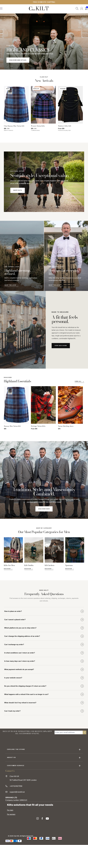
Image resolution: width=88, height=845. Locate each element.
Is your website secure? (13, 678)
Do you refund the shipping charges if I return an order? (25, 686)
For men (10, 810)
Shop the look (10, 285)
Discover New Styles (17, 60)
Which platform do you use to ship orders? (20, 628)
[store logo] (39, 8)
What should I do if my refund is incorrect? (20, 703)
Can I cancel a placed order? (15, 619)
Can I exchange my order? (14, 644)
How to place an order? (13, 611)
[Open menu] (1, 8)
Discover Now (44, 509)
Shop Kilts (17, 190)
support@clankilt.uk (17, 792)
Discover (7, 568)
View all (78, 381)
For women (11, 814)
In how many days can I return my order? (19, 661)
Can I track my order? (12, 711)
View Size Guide (61, 345)
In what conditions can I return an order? (19, 653)
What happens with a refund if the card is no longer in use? (26, 694)
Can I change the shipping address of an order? (22, 636)
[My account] (81, 8)
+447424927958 (16, 786)
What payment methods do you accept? (19, 669)
